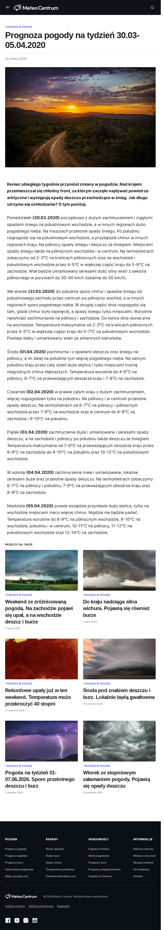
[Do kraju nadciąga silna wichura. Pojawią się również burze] (119, 570)
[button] (8, 7)
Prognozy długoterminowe (104, 869)
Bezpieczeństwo (143, 862)
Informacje (143, 839)
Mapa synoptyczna (16, 876)
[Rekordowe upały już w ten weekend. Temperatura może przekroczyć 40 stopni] (41, 659)
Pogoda (11, 839)
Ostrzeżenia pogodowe (19, 869)
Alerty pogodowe (98, 855)
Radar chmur (54, 862)
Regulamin (63, 906)
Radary (52, 839)
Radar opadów (55, 848)
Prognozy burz (97, 862)
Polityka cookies (15, 906)
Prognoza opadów (16, 855)
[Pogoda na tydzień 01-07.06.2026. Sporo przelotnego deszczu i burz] (41, 741)
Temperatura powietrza (60, 869)
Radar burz (53, 855)
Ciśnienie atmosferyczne (61, 876)
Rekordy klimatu (143, 848)
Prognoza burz (14, 862)
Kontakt (138, 876)
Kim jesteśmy (141, 869)
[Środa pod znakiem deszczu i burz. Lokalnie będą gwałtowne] (119, 659)
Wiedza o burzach (144, 855)
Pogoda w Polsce (19, 26)
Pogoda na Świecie (100, 876)
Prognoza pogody (16, 848)
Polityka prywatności (41, 906)
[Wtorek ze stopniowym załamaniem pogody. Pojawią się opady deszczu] (119, 741)
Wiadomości (98, 839)
